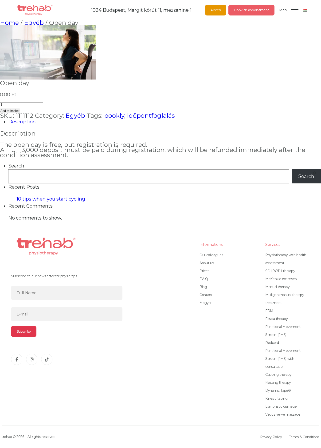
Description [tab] (22, 122)
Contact (206, 295)
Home (9, 23)
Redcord (272, 343)
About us (207, 263)
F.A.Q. (204, 279)
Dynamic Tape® (278, 390)
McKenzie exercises (280, 279)
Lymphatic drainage (281, 406)
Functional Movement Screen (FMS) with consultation (283, 359)
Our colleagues (211, 255)
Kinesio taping (276, 398)
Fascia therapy (276, 319)
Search (16, 166)
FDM (269, 311)
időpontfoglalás (151, 115)
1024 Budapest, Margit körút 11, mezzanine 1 (141, 10)
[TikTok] (46, 359)
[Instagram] (31, 359)
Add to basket (10, 111)
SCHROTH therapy (280, 271)
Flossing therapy (278, 382)
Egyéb (34, 23)
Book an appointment (251, 10)
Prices (215, 10)
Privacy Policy (271, 437)
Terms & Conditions (304, 437)
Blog (203, 287)
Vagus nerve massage (282, 414)
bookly (114, 115)
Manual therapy (277, 287)
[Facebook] (16, 359)
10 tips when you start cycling (50, 199)
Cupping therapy (278, 374)
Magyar (205, 303)
